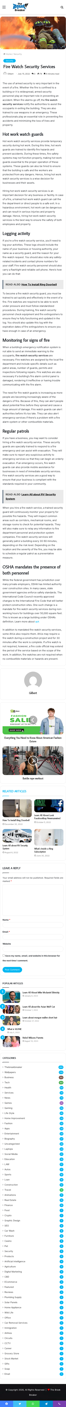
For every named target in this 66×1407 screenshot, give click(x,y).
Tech (7, 1082)
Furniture (9, 1236)
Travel (7, 1190)
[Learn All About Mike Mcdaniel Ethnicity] (11, 997)
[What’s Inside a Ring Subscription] (48, 837)
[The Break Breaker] (20, 7)
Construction (11, 1184)
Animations (10, 1195)
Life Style (9, 1113)
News (7, 1098)
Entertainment (11, 1133)
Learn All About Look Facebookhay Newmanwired (47, 817)
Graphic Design (12, 1220)
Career (8, 1348)
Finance (8, 1205)
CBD (6, 1276)
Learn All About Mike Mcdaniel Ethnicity (41, 992)
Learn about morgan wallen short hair (40, 1017)
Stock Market (11, 1358)
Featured (9, 1287)
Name (6, 920)
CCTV (7, 1343)
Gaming (8, 1108)
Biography (9, 1138)
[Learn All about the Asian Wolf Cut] (11, 1009)
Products (9, 1256)
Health (7, 1087)
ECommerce (10, 1282)
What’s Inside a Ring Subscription (43, 850)
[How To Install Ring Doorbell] (17, 808)
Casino (8, 1241)
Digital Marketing (13, 1271)
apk (37, 621)
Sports (7, 1174)
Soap (7, 1369)
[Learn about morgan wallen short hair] (11, 1020)
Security (18, 54)
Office (7, 1317)
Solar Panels (10, 1302)
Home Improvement (14, 1118)
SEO (6, 1225)
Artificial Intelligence (14, 1261)
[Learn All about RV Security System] (17, 835)
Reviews (8, 1292)
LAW (6, 1164)
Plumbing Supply (13, 1297)
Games (8, 1103)
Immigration (10, 1328)
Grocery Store (11, 1353)
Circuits (8, 1338)
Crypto (8, 1215)
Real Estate (10, 1200)
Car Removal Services (15, 1323)
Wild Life (8, 1312)
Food (6, 1210)
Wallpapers (10, 1072)
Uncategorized (12, 1144)
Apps (7, 1128)
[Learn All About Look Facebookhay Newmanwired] (48, 805)
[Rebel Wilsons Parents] (11, 1041)
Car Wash (9, 1230)
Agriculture (10, 1266)
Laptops (8, 1149)
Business (9, 1077)
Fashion (8, 1123)
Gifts (6, 1363)
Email (6, 931)
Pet (6, 1246)
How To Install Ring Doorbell (16, 820)
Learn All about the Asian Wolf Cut (39, 1006)
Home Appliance (12, 1307)
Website (7, 943)
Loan (7, 1179)
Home (8, 54)
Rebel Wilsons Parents (33, 1037)
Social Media (11, 1154)
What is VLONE (14, 1029)
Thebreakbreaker (13, 1067)
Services (8, 1092)
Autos (7, 1169)
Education (9, 1159)
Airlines (8, 1333)
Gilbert (10, 74)
